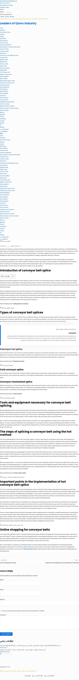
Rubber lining (3, 62)
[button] (39, 9)
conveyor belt (3, 57)
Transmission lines (5, 32)
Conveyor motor (4, 49)
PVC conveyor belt (5, 72)
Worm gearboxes (4, 87)
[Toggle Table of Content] (12, 276)
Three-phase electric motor (7, 83)
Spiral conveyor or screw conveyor (9, 108)
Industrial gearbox (5, 85)
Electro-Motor (3, 78)
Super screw (3, 66)
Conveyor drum (4, 42)
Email (2, 589)
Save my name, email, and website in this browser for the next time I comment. (23, 611)
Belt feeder (3, 38)
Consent (2, 121)
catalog (2, 123)
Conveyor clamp (4, 51)
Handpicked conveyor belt (7, 102)
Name (2, 580)
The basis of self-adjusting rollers (9, 55)
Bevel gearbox (4, 91)
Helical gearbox (4, 93)
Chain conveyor (4, 97)
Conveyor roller (4, 64)
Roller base (3, 53)
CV (1, 125)
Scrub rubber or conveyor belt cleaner (10, 47)
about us (2, 112)
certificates (3, 119)
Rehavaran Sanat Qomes (30, 549)
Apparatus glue (4, 59)
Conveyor (17, 246)
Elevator (2, 34)
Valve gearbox (4, 89)
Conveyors (3, 95)
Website (2, 599)
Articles (12, 246)
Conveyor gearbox (5, 68)
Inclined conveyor (4, 104)
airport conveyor (4, 110)
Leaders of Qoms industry (7, 16)
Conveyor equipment (5, 45)
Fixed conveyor (4, 99)
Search (2, 12)
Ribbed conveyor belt (5, 74)
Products (2, 30)
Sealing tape (3, 70)
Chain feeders (4, 40)
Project (2, 116)
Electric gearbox (4, 76)
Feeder (2, 36)
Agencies (2, 114)
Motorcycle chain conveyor (7, 106)
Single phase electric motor (7, 80)
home (1, 28)
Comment (3, 615)
